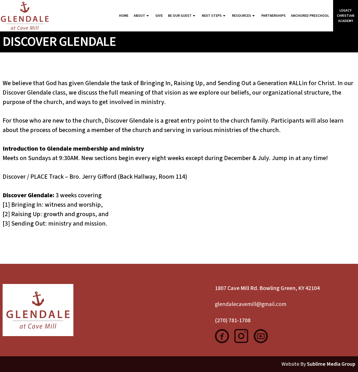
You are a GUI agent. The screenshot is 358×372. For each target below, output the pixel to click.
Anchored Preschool (310, 15)
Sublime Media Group (331, 364)
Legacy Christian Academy (345, 16)
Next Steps (212, 15)
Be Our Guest (180, 15)
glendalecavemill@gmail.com (250, 304)
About (139, 15)
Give (159, 15)
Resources (241, 15)
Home (123, 15)
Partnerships (273, 15)
